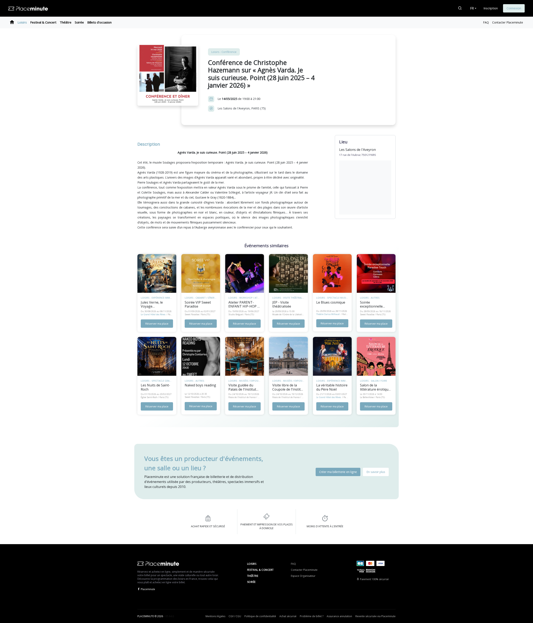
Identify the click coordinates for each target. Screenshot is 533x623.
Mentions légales (215, 616)
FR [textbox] (472, 8)
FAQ (486, 22)
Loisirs (22, 22)
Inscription (490, 8)
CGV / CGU (235, 616)
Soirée (79, 22)
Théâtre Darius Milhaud (328, 314)
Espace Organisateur (303, 576)
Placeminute (148, 589)
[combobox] (472, 8)
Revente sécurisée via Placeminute (375, 616)
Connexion (514, 8)
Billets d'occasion (99, 22)
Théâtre (65, 22)
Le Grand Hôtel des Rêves (153, 314)
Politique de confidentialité (260, 616)
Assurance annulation (339, 616)
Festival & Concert (43, 22)
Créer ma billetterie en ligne (338, 472)
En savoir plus (375, 472)
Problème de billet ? (311, 616)
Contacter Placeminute (507, 22)
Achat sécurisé (287, 616)
